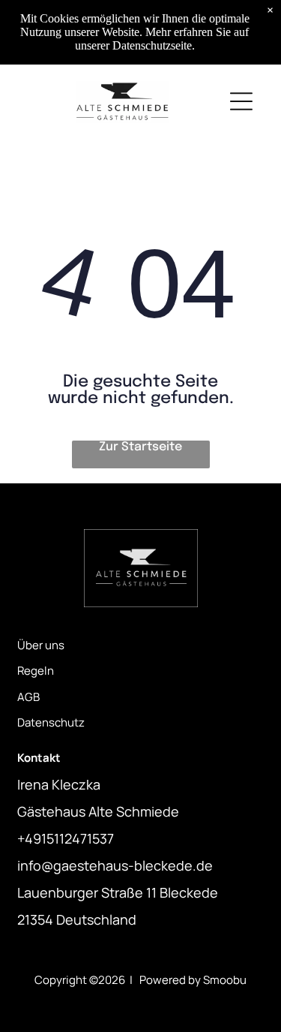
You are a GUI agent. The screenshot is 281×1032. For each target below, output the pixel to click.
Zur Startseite (140, 447)
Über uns (40, 645)
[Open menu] (241, 101)
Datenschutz (51, 722)
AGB (28, 697)
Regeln (35, 670)
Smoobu (225, 980)
